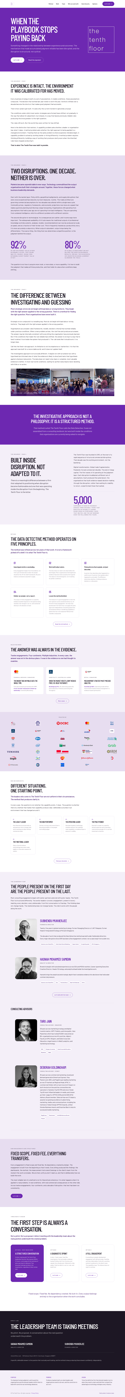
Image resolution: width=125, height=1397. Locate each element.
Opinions (94, 4)
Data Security (85, 4)
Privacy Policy (35, 1393)
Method (51, 4)
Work (57, 4)
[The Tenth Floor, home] (12, 3)
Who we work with (73, 4)
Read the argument (34, 60)
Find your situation (62, 861)
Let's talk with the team (62, 995)
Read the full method (62, 624)
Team (63, 4)
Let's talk (108, 4)
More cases (62, 701)
